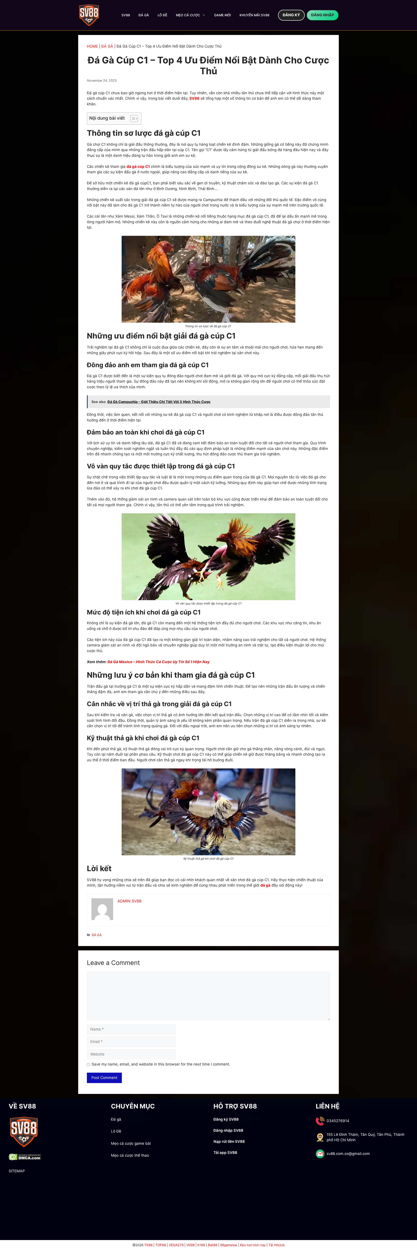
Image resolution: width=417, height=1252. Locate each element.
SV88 (125, 15)
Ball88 (212, 1245)
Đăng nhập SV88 (228, 1130)
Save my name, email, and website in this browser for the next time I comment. (161, 1064)
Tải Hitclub (276, 1245)
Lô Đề (116, 1131)
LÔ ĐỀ (162, 15)
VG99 (190, 1245)
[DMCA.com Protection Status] (25, 1159)
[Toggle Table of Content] (132, 118)
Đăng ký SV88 (226, 1119)
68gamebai (228, 1245)
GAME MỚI (222, 15)
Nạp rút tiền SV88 (229, 1141)
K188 (201, 1245)
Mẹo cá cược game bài (131, 1143)
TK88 (148, 1245)
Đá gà (116, 1119)
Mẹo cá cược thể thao (130, 1155)
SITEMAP (17, 1171)
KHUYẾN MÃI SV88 (254, 15)
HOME (92, 46)
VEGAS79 (176, 1245)
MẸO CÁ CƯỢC (188, 15)
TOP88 (160, 1245)
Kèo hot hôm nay (253, 1245)
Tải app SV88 (225, 1152)
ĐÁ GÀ (144, 15)
